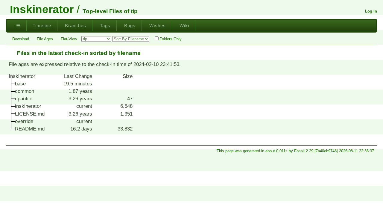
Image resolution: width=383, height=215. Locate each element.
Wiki (184, 25)
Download (20, 39)
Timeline (42, 25)
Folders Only (170, 39)
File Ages (45, 39)
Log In (371, 11)
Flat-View (69, 39)
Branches (75, 25)
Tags (105, 25)
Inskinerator (42, 9)
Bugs (130, 25)
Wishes (157, 25)
